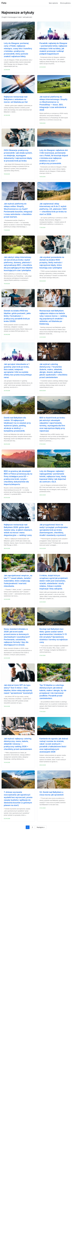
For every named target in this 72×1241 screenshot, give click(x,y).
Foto (4, 3)
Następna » (41, 827)
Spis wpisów (53, 3)
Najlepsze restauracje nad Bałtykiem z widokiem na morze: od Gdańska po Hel (16, 99)
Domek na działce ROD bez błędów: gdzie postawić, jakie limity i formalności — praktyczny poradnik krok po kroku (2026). (17, 316)
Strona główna (65, 3)
